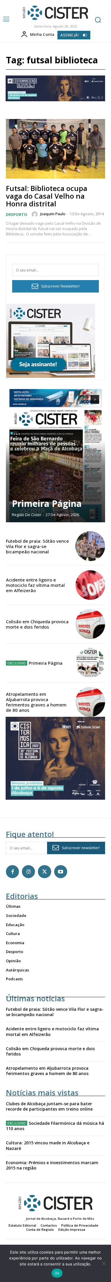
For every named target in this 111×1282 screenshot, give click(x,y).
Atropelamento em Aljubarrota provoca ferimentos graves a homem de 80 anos (36, 702)
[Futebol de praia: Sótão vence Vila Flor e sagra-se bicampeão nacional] (90, 546)
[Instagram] (28, 871)
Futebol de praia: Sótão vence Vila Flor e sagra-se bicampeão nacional (37, 546)
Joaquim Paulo (52, 213)
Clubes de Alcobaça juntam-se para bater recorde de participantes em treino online (49, 1106)
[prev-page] (84, 399)
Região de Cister (26, 514)
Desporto (16, 214)
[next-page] (95, 399)
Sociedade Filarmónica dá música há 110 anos (55, 1125)
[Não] (104, 1263)
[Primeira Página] (55, 455)
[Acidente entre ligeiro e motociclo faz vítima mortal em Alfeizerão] (90, 585)
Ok (57, 1273)
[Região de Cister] (54, 13)
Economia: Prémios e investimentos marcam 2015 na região (52, 1165)
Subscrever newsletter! (81, 847)
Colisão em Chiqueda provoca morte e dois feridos (37, 624)
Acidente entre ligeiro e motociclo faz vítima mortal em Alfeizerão (35, 585)
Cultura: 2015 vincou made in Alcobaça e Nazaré (47, 1145)
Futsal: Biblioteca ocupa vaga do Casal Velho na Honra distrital (46, 196)
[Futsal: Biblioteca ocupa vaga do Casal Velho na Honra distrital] (55, 149)
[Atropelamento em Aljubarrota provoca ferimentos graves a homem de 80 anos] (90, 702)
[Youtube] (60, 871)
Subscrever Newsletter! (60, 286)
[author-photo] (35, 214)
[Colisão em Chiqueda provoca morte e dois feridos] (90, 624)
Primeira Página (47, 503)
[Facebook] (12, 871)
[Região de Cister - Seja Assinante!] (50, 376)
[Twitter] (44, 871)
